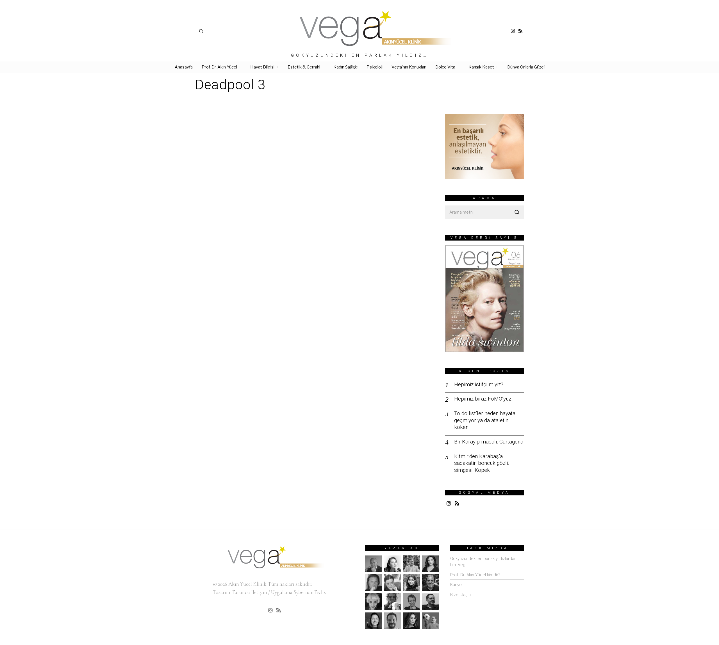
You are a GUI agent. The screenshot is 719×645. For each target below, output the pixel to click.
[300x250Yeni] (484, 146)
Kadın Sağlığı (345, 67)
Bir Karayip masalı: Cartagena (488, 441)
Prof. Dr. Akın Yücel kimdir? (475, 574)
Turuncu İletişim (249, 592)
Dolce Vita (445, 67)
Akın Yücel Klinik (247, 584)
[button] (517, 212)
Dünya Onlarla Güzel (526, 67)
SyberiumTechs (309, 592)
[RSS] (520, 31)
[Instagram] (512, 31)
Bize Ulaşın (460, 594)
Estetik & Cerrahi (304, 67)
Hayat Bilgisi (262, 67)
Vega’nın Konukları (409, 67)
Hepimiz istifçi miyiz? (478, 384)
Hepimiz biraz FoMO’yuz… (484, 398)
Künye (456, 584)
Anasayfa (184, 67)
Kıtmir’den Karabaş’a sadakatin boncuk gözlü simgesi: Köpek (481, 463)
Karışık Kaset (481, 67)
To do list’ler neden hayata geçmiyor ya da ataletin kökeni (484, 420)
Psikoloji (375, 67)
